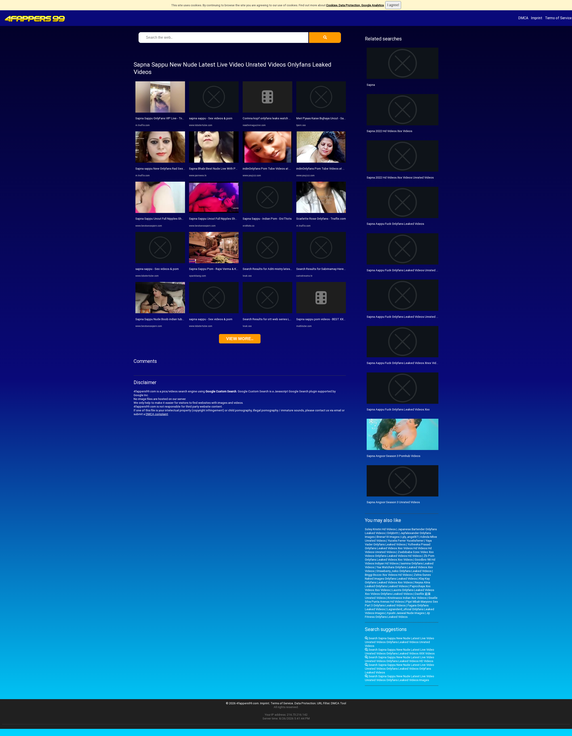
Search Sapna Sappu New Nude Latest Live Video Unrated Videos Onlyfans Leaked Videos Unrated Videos (399, 642)
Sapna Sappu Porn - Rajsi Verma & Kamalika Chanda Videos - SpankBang (236, 269)
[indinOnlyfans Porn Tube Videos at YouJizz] (267, 162)
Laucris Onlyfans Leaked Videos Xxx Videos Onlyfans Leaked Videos (399, 592)
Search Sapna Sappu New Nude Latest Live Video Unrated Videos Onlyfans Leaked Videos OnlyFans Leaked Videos (399, 668)
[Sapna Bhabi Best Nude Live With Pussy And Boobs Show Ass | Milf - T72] (214, 162)
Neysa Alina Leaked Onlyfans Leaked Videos (397, 584)
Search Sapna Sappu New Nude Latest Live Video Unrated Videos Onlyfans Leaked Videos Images (399, 678)
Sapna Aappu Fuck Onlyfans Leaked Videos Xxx (398, 409)
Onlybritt (392, 533)
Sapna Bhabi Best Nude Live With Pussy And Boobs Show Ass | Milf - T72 (237, 168)
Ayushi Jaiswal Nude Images (405, 613)
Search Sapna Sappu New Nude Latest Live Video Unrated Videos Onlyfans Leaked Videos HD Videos (399, 659)
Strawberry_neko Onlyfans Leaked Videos (403, 571)
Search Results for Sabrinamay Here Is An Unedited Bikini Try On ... (339, 269)
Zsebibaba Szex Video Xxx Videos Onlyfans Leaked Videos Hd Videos (399, 554)
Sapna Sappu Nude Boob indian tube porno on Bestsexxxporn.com (179, 319)
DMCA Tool (338, 703)
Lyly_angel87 (409, 537)
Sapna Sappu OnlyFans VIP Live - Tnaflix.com (164, 118)
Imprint (536, 18)
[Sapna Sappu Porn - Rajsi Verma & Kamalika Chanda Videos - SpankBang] (214, 262)
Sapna (371, 85)
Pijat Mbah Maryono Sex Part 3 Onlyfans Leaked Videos (401, 603)
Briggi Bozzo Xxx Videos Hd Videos (388, 575)
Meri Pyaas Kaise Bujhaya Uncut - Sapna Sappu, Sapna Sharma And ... (341, 118)
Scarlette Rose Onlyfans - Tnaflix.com (321, 219)
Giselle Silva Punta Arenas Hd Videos (401, 600)
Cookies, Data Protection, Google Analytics (355, 5)
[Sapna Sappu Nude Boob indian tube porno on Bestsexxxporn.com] (160, 312)
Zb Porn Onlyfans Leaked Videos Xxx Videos (399, 557)
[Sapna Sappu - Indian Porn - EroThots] (267, 212)
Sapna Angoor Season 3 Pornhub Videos (393, 456)
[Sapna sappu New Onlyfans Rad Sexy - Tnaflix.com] (160, 162)
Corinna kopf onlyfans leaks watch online (270, 118)
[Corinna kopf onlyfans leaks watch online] (267, 112)
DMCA (523, 18)
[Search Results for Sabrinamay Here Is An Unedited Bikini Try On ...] (321, 262)
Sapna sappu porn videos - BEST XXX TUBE (324, 319)
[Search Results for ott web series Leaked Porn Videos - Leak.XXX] (267, 312)
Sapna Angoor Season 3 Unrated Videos (393, 502)
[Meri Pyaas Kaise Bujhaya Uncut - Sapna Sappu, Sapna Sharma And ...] (321, 112)
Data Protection (305, 703)
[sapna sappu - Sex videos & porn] (160, 262)
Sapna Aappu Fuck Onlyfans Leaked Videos (395, 224)
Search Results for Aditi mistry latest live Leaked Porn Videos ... (285, 269)
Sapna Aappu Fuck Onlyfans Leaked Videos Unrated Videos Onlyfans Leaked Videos (422, 317)
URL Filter (323, 703)
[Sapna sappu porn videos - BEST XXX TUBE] (321, 312)
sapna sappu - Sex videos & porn (157, 269)
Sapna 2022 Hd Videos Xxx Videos (389, 131)
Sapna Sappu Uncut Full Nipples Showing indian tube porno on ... (177, 219)
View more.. (239, 338)
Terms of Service (558, 18)
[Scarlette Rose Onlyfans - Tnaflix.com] (321, 212)
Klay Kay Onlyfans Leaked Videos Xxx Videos (397, 580)
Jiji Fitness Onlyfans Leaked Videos (397, 615)
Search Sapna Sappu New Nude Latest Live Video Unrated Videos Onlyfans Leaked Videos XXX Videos (400, 651)
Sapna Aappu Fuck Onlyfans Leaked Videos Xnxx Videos (404, 363)
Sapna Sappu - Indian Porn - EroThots (267, 219)
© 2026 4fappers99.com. (243, 703)
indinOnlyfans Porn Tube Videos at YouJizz (271, 168)
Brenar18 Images (388, 537)
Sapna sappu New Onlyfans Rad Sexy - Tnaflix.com (168, 168)
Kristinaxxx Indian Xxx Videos (407, 598)
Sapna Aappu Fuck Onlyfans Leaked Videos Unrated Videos (406, 270)
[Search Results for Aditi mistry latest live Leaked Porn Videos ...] (267, 262)
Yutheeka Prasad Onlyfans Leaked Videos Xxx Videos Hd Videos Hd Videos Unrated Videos (398, 548)
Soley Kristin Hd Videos (380, 529)
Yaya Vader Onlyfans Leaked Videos (398, 542)
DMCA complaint (157, 414)
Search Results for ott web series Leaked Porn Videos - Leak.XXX (286, 319)
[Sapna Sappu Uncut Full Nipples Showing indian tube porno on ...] (160, 212)
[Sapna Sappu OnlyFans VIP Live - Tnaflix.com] (160, 112)
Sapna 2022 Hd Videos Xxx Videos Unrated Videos (400, 177)
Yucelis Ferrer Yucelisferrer (405, 541)
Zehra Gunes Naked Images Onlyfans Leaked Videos (398, 576)
